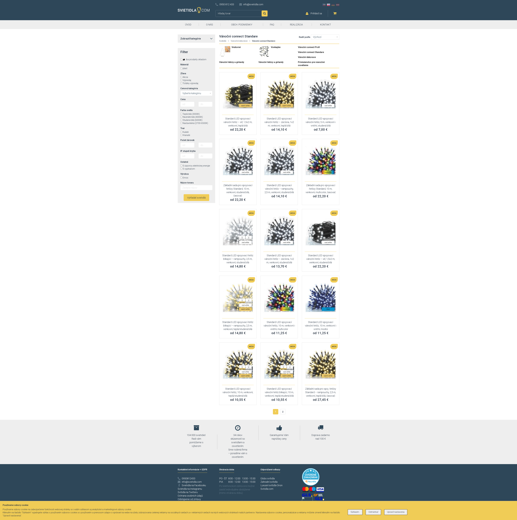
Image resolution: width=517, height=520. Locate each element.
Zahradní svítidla (269, 481)
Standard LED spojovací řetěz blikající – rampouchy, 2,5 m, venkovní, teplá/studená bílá (237, 325)
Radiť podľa (304, 37)
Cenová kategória (189, 88)
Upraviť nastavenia (395, 512)
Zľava (183, 73)
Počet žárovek (187, 140)
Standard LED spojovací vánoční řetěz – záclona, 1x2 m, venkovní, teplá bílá (279, 122)
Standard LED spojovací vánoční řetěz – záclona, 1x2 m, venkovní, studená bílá (279, 259)
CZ (324, 5)
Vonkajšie (275, 47)
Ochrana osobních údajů (190, 495)
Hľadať (265, 13)
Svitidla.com (267, 488)
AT (337, 5)
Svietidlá (222, 41)
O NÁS (209, 24)
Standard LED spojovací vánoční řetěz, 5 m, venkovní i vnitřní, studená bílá (321, 122)
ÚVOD (188, 24)
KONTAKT (325, 24)
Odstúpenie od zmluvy (189, 499)
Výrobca (184, 174)
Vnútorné (236, 47)
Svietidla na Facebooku (194, 485)
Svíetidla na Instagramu (190, 488)
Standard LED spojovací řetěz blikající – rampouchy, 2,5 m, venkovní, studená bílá (237, 259)
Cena (183, 99)
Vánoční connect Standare (311, 52)
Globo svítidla (268, 478)
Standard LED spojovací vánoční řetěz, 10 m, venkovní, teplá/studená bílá (238, 392)
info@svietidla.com (253, 4)
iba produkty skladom (195, 59)
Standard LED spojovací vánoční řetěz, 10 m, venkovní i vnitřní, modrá (320, 325)
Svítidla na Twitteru (188, 492)
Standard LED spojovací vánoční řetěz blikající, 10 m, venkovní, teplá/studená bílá (279, 392)
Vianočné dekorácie (239, 41)
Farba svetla (186, 110)
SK (328, 5)
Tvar (182, 128)
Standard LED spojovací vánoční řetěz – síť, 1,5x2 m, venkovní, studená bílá (320, 259)
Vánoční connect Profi (309, 47)
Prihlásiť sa (316, 13)
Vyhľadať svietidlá (196, 197)
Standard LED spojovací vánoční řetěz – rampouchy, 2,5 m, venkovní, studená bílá (279, 189)
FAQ (272, 24)
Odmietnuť (373, 512)
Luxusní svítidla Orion (271, 485)
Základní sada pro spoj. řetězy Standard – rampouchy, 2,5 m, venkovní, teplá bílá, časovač (320, 392)
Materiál (184, 64)
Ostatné (184, 162)
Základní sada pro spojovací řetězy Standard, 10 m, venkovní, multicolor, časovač (321, 189)
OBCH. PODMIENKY (241, 24)
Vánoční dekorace (307, 57)
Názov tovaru (187, 182)
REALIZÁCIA (296, 24)
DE (333, 5)
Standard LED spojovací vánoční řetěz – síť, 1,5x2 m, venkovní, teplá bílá (237, 122)
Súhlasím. (355, 512)
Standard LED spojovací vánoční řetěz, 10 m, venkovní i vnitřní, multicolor (279, 325)
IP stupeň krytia (187, 151)
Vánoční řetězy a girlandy (231, 62)
